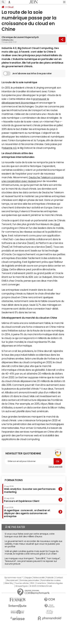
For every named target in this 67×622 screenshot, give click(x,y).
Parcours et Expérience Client (21, 500)
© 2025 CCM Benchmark (41, 586)
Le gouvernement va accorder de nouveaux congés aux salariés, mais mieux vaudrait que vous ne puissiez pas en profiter (33, 544)
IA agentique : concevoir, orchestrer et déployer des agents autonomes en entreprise (27, 512)
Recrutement (12, 580)
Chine (5, 269)
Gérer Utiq (9, 583)
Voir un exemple (55, 467)
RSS (32, 583)
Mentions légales (55, 583)
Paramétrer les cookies (50, 580)
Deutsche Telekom (40, 177)
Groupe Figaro (21, 586)
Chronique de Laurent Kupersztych (20, 37)
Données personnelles (29, 580)
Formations (14, 480)
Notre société (39, 578)
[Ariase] (18, 618)
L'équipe (27, 578)
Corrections (41, 583)
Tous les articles (22, 583)
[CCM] (49, 600)
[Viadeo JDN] (49, 612)
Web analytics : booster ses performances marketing (29, 489)
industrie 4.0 (10, 148)
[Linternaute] (18, 605)
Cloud (10, 7)
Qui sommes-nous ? (13, 578)
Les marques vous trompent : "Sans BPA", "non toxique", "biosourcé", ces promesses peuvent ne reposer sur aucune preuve (32, 561)
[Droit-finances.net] (49, 606)
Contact (59, 578)
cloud (56, 224)
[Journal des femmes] (18, 600)
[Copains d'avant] (18, 612)
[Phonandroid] (49, 618)
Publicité (49, 578)
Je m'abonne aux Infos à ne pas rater (32, 73)
